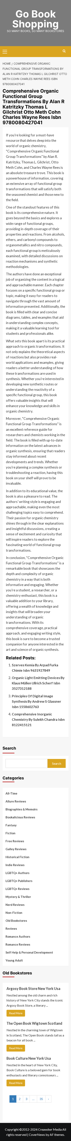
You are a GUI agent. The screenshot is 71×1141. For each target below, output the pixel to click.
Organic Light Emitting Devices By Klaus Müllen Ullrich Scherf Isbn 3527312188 (38, 683)
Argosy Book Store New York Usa (33, 988)
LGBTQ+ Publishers (19, 881)
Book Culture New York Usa (29, 1058)
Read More (15, 1013)
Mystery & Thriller (18, 896)
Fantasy (11, 825)
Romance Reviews (18, 944)
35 (41, 1099)
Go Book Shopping (35, 19)
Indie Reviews (15, 865)
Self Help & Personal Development (29, 952)
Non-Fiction (14, 912)
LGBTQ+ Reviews (17, 889)
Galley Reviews (16, 849)
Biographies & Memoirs (21, 809)
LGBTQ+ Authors (17, 873)
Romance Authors (18, 936)
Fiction (10, 833)
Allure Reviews (16, 801)
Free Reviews (15, 841)
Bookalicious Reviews (20, 817)
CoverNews (37, 1134)
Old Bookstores (16, 920)
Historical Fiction (17, 857)
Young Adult (14, 960)
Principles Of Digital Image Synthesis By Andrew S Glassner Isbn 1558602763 (36, 701)
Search (9, 748)
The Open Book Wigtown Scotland (34, 1023)
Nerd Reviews (15, 904)
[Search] (64, 51)
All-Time (11, 793)
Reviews (11, 928)
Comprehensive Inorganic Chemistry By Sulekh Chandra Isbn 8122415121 (38, 719)
